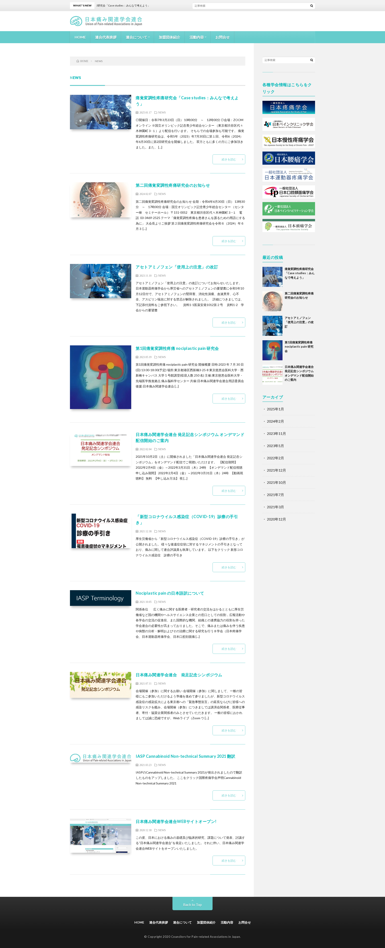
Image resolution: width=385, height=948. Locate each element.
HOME (80, 37)
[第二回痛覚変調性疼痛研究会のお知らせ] (272, 301)
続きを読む (229, 159)
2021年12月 (276, 470)
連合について (136, 37)
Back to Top (192, 904)
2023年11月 (276, 433)
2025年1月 (275, 409)
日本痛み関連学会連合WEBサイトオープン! (176, 821)
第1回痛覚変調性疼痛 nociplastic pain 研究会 (177, 348)
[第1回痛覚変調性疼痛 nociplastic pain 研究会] (272, 350)
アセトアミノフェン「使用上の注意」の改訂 (177, 266)
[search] (311, 5)
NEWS (162, 112)
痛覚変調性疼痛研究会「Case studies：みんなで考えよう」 (300, 273)
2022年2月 (275, 458)
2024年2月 (275, 421)
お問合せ (222, 37)
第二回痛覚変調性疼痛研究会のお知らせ (173, 185)
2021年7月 (275, 494)
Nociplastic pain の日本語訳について (170, 593)
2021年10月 (276, 482)
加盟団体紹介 (169, 37)
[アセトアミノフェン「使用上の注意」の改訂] (272, 326)
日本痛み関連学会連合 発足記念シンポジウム (179, 674)
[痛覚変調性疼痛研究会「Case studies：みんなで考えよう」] (272, 277)
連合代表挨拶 (106, 37)
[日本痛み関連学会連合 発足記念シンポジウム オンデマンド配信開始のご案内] (272, 375)
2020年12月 (276, 519)
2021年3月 (275, 507)
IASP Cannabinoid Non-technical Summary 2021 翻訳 (185, 756)
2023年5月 (275, 446)
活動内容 (197, 37)
